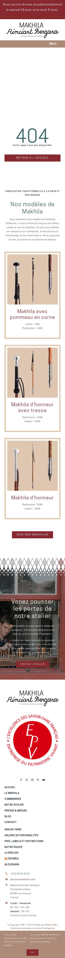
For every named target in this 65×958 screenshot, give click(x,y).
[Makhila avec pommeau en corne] (32, 256)
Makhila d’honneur (32, 498)
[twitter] (27, 780)
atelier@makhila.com (22, 879)
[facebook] (21, 780)
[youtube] (43, 780)
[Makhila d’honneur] (32, 442)
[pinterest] (38, 780)
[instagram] (32, 780)
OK (32, 953)
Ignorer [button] (32, 15)
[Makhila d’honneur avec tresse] (32, 349)
